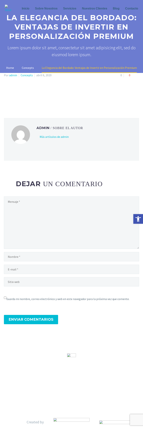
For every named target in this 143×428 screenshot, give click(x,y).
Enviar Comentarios (31, 319)
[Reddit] (33, 98)
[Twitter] (11, 98)
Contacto (131, 8)
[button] (138, 219)
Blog (116, 8)
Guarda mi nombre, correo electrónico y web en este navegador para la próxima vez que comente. (67, 299)
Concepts (27, 75)
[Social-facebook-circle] (65, 391)
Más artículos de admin (54, 137)
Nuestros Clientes (94, 8)
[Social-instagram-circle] (77, 391)
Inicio (25, 8)
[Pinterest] (17, 98)
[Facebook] (6, 98)
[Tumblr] (22, 98)
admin (13, 75)
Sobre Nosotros (46, 8)
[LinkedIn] (27, 98)
